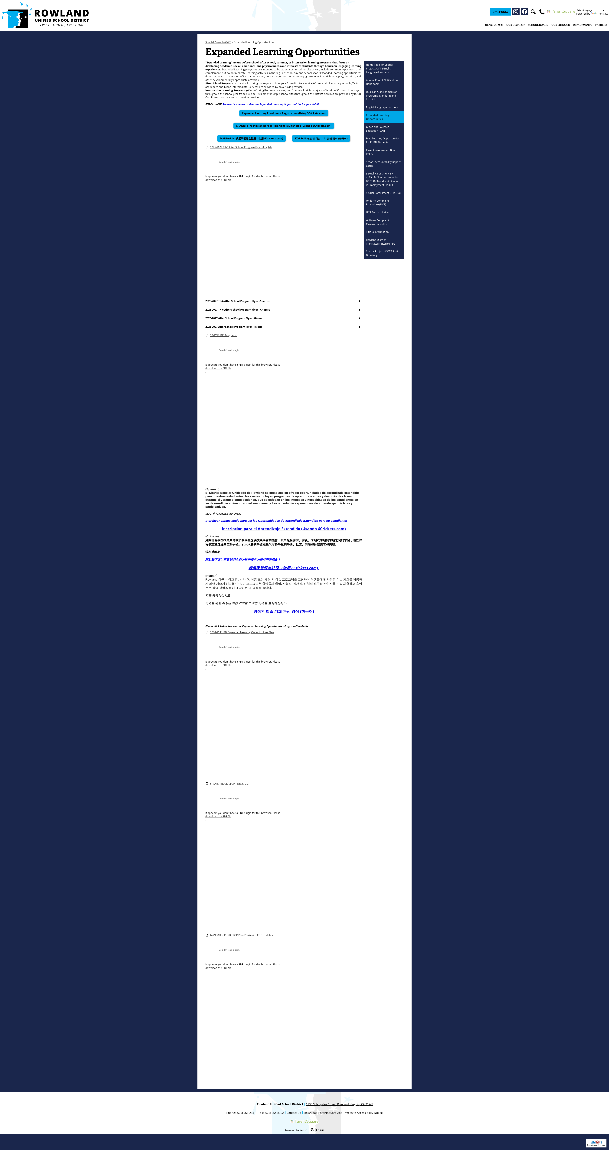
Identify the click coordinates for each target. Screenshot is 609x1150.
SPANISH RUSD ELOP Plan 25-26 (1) (231, 783)
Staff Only (500, 12)
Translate (602, 13)
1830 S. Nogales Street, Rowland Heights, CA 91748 (339, 1104)
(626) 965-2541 (246, 1113)
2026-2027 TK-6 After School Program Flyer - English (241, 147)
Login (317, 1130)
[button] (515, 25)
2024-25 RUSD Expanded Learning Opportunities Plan (242, 632)
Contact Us (294, 1113)
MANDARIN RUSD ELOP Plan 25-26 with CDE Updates (241, 935)
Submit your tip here (596, 1144)
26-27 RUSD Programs (223, 335)
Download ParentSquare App (323, 1113)
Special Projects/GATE (218, 42)
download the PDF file (218, 180)
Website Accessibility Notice (364, 1113)
